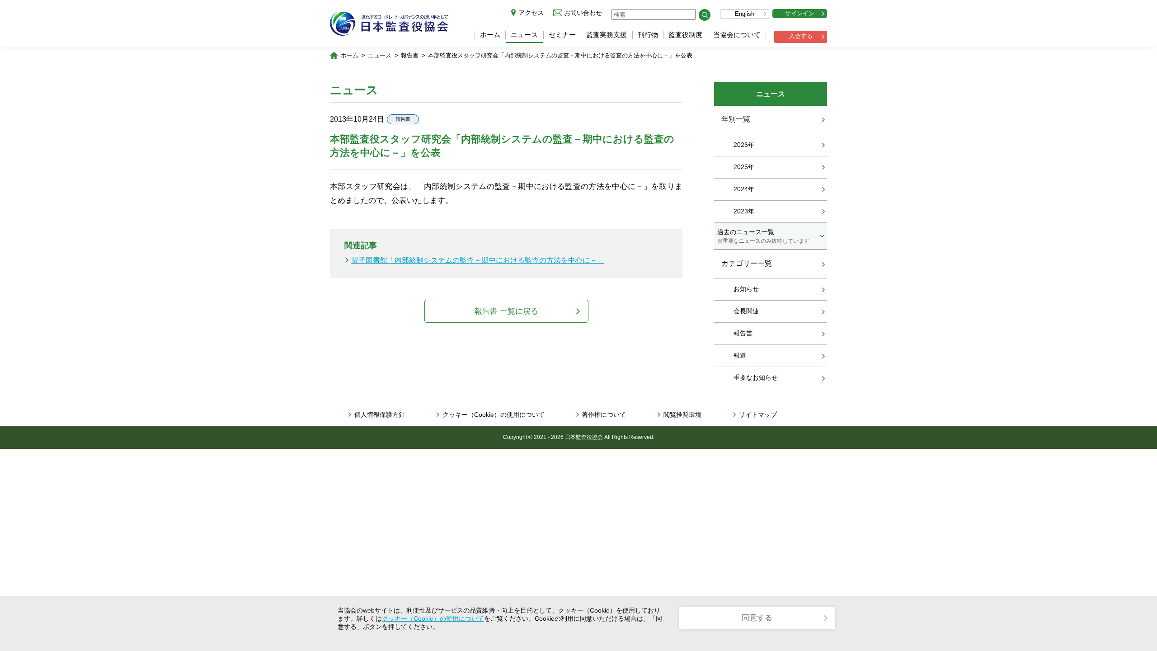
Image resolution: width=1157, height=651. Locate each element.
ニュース (524, 34)
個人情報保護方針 (379, 414)
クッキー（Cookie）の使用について (493, 414)
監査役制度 (685, 34)
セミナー (562, 34)
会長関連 (746, 311)
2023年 (744, 211)
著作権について (604, 414)
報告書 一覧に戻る (506, 311)
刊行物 (648, 34)
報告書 (410, 55)
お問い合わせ (583, 12)
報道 (740, 355)
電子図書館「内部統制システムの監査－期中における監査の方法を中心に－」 (477, 260)
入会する (801, 36)
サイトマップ (758, 414)
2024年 (744, 189)
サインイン (799, 13)
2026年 (744, 144)
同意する (757, 617)
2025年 (744, 166)
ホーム (490, 34)
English (744, 13)
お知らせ (746, 288)
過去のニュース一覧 (763, 236)
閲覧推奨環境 (682, 414)
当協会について (737, 34)
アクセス (531, 12)
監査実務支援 (606, 34)
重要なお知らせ (756, 377)
